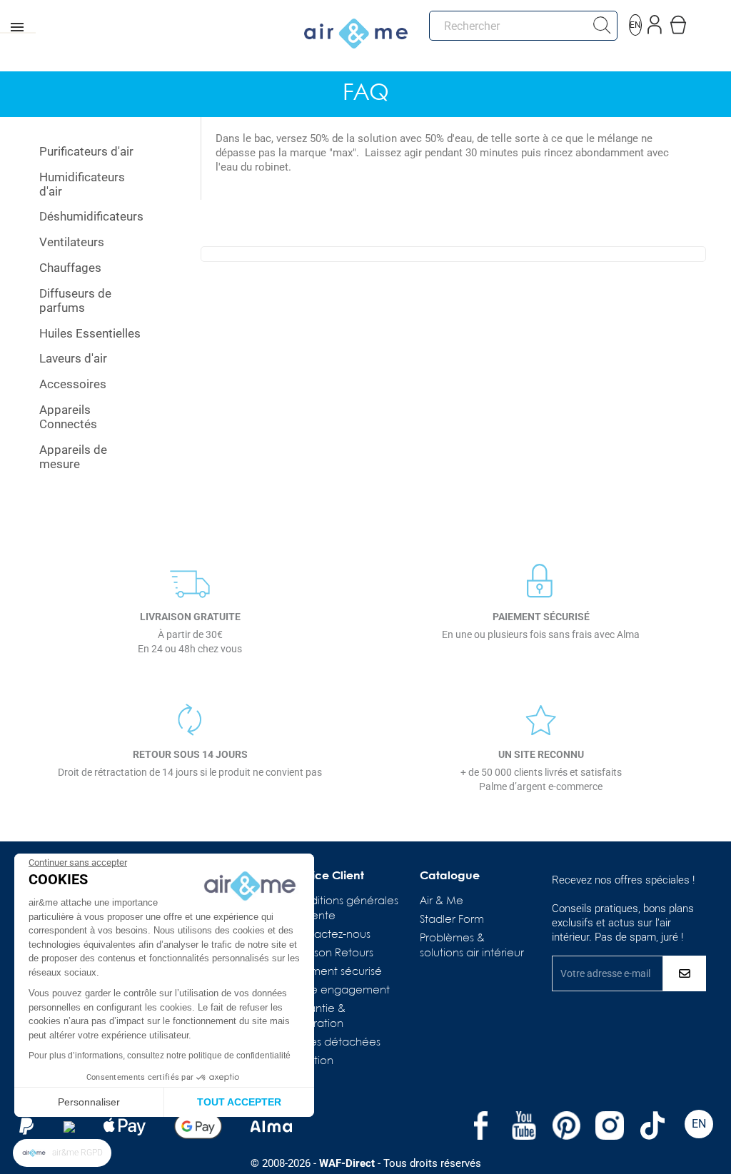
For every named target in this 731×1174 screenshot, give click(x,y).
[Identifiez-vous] (655, 22)
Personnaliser (89, 1102)
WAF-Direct (347, 1163)
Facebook (481, 1125)
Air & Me (441, 901)
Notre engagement (339, 991)
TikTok (652, 1125)
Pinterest (567, 1125)
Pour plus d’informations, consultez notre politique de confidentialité (160, 1056)
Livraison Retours (330, 953)
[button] (62, 1153)
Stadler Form (452, 920)
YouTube (524, 1125)
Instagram (609, 1125)
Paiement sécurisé (335, 972)
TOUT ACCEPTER (239, 1102)
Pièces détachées (334, 1043)
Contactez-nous (329, 935)
